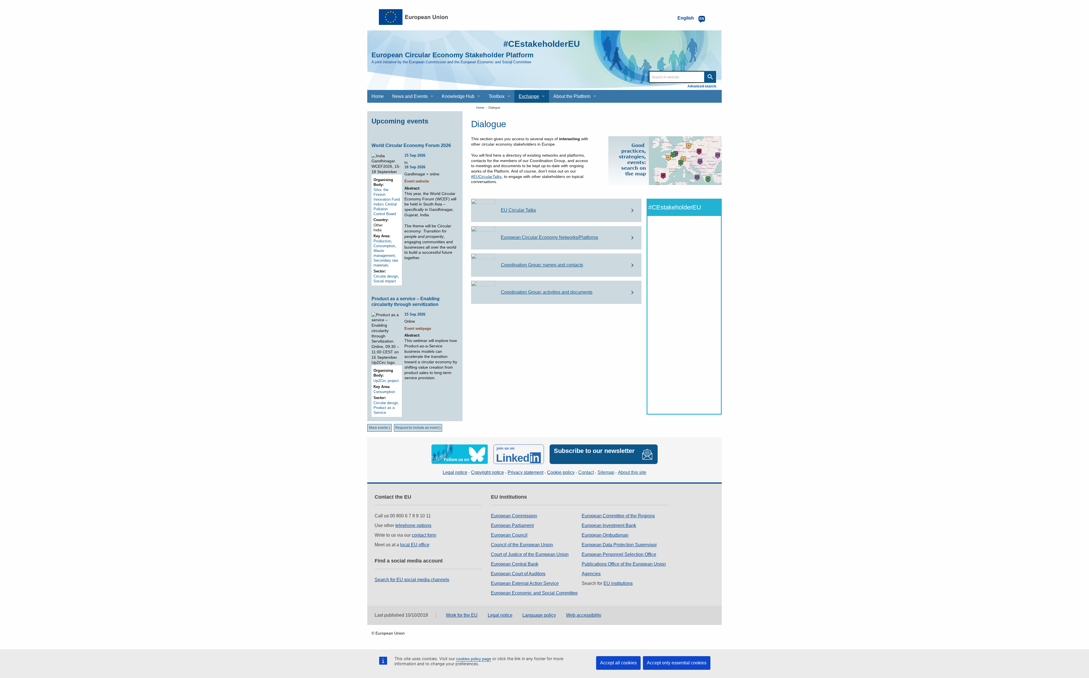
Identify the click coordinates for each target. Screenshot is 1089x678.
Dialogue (494, 107)
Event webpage (417, 328)
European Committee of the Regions (618, 515)
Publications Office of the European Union (624, 564)
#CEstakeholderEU (541, 44)
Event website (416, 181)
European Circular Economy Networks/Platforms (549, 237)
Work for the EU (462, 615)
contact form (424, 535)
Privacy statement (525, 472)
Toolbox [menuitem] (497, 96)
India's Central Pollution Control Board (385, 209)
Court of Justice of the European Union (530, 554)
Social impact (384, 281)
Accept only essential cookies (676, 662)
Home (480, 107)
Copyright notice (487, 472)
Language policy (539, 615)
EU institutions (618, 583)
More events (378, 428)
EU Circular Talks (518, 210)
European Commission (514, 515)
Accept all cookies (618, 662)
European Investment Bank (609, 525)
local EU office (414, 544)
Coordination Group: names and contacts (542, 265)
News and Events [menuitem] (410, 96)
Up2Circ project (386, 381)
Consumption (384, 246)
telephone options (413, 525)
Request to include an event (416, 428)
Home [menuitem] (378, 96)
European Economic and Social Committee (534, 593)
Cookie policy (561, 472)
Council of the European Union (522, 544)
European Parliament (512, 525)
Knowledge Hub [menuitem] (458, 96)
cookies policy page (473, 658)
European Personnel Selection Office (619, 554)
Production (382, 241)
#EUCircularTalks (486, 176)
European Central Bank (514, 564)
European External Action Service (525, 583)
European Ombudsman (605, 535)
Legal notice (455, 472)
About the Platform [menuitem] (571, 96)
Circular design (385, 276)
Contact (586, 472)
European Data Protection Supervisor (619, 544)
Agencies (591, 573)
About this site (632, 472)
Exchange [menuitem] (529, 96)
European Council (509, 535)
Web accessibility (583, 615)
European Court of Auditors (518, 573)
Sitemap (606, 472)
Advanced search (701, 86)
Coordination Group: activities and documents (546, 292)
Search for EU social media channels (412, 579)
